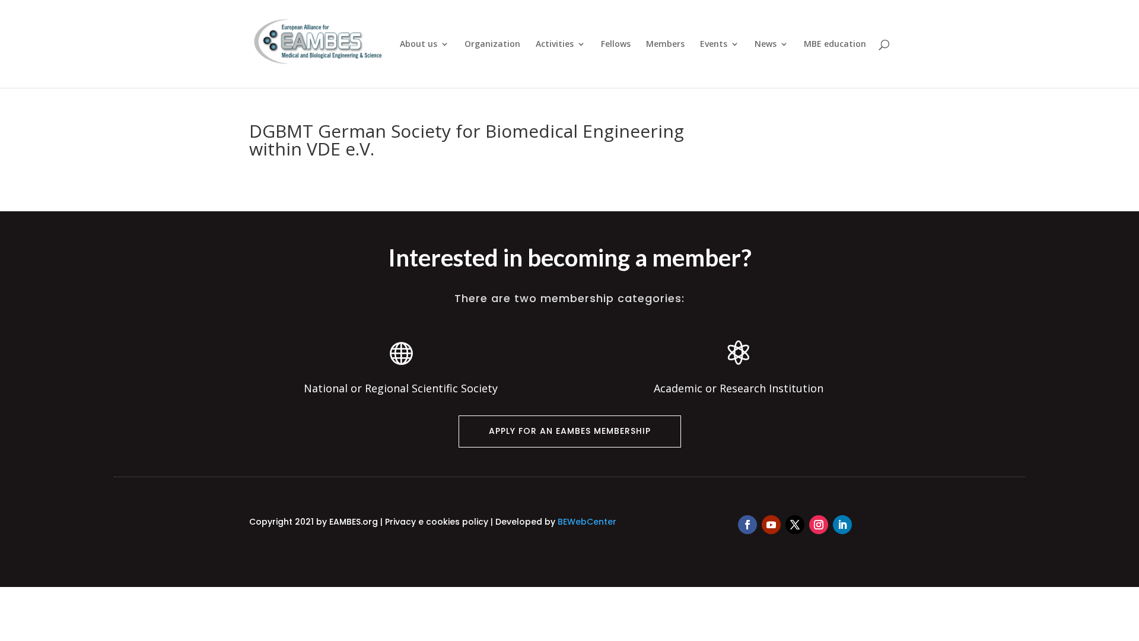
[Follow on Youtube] (771, 524)
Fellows (616, 44)
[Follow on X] (794, 524)
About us (418, 44)
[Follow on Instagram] (818, 524)
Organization (492, 44)
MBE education (835, 44)
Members (665, 44)
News (766, 44)
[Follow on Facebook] (747, 524)
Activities (555, 44)
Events (713, 44)
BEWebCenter (587, 522)
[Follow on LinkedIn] (842, 524)
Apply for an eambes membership (570, 431)
